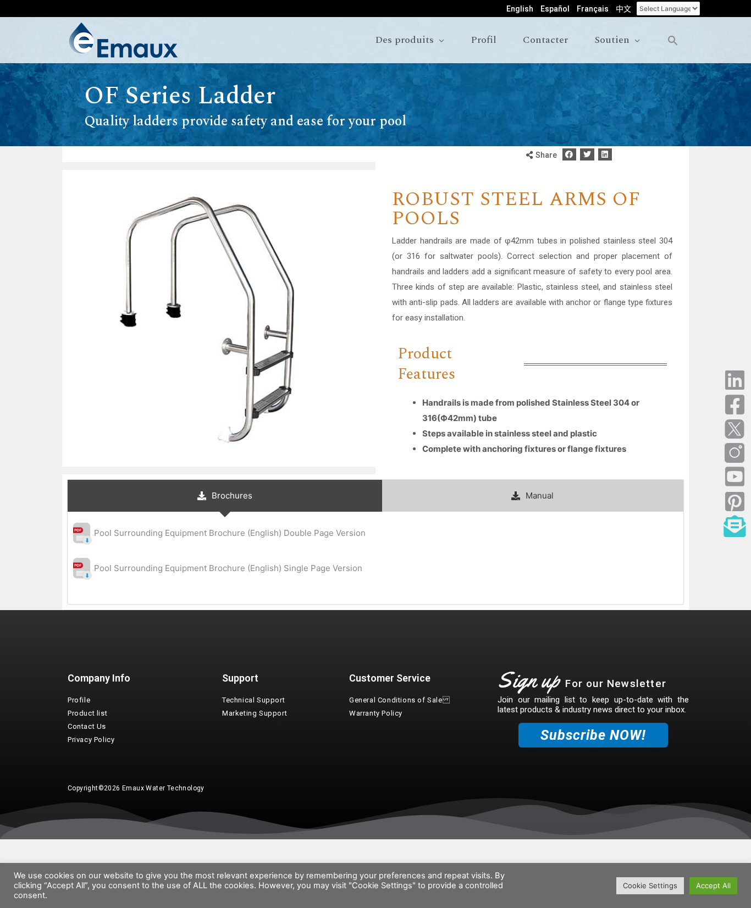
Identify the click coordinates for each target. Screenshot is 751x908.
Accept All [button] (713, 885)
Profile (79, 700)
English (519, 8)
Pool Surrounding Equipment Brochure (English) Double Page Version (230, 533)
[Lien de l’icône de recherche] (672, 40)
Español (555, 8)
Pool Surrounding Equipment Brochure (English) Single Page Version (228, 568)
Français (593, 8)
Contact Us (87, 726)
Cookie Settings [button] (650, 885)
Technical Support (253, 700)
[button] (569, 154)
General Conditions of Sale (399, 700)
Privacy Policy (91, 739)
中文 (623, 8)
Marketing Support (254, 713)
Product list (87, 713)
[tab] (225, 496)
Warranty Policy (375, 713)
